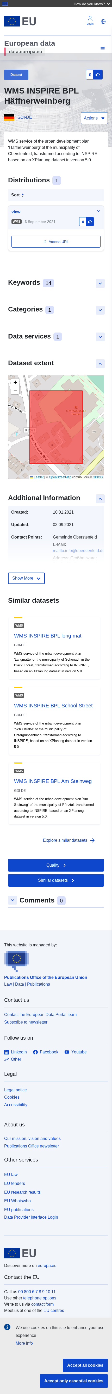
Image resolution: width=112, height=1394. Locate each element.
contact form (42, 1304)
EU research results (22, 1192)
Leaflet (38, 477)
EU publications (19, 1209)
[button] (92, 3)
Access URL (59, 242)
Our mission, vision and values (32, 1138)
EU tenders (14, 1183)
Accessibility (15, 1105)
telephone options (39, 1298)
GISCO (98, 477)
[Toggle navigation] (102, 49)
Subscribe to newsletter (25, 1022)
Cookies (12, 1097)
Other (16, 1059)
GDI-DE (24, 117)
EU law (11, 1174)
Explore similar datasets (69, 840)
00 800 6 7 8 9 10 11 (37, 1292)
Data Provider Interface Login (31, 1217)
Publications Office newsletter (31, 1146)
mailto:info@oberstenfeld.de (79, 550)
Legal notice (15, 1090)
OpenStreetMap (60, 477)
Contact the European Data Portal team (40, 1014)
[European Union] (54, 1253)
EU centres (53, 1310)
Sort (15, 195)
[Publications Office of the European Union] (54, 960)
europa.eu (47, 1265)
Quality (52, 865)
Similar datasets (53, 880)
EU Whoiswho (17, 1201)
